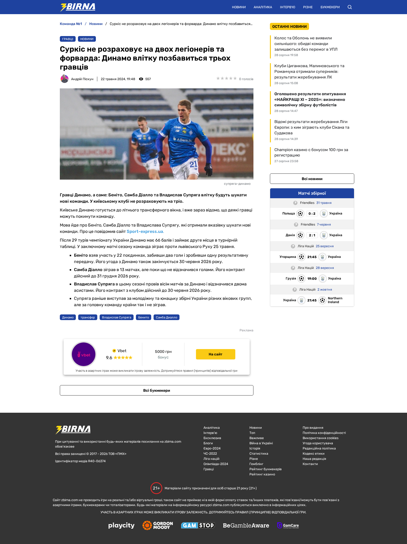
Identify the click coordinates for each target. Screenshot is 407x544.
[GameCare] (288, 525)
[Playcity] (121, 526)
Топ (252, 433)
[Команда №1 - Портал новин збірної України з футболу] (75, 7)
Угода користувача (318, 443)
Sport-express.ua (145, 231)
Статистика (258, 454)
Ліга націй (212, 459)
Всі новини (312, 179)
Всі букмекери (156, 390)
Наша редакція (314, 459)
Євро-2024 (212, 448)
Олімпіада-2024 (216, 464)
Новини (239, 7)
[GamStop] (198, 525)
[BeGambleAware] (246, 526)
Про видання (313, 428)
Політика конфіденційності (324, 433)
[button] (350, 7)
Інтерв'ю (287, 7)
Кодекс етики (314, 454)
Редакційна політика (319, 448)
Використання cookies (320, 438)
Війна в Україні (261, 443)
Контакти (310, 464)
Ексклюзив (212, 438)
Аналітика (263, 7)
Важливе (256, 438)
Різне (308, 7)
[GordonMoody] (157, 526)
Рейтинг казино (262, 474)
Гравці (67, 39)
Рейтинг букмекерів (265, 469)
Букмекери (330, 7)
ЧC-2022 (210, 454)
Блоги (208, 443)
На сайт (215, 354)
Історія (254, 448)
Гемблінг (256, 464)
